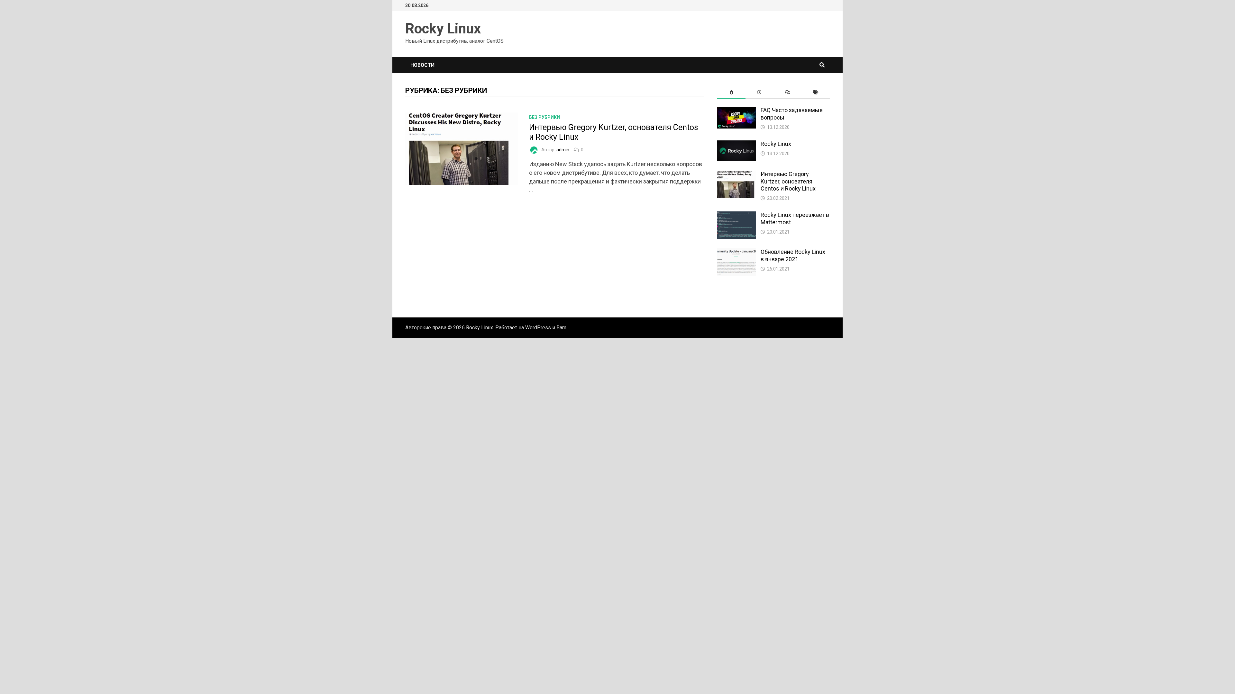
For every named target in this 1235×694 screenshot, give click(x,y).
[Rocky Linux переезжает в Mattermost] (736, 215)
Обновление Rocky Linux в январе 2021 (793, 255)
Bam (561, 328)
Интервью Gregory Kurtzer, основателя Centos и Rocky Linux (788, 181)
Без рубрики (544, 117)
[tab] (731, 92)
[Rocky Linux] (736, 144)
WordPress (538, 328)
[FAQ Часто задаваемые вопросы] (736, 111)
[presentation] (731, 92)
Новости (422, 65)
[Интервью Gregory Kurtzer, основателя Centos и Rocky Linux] (736, 175)
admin (562, 149)
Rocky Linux (443, 28)
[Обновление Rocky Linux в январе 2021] (736, 252)
